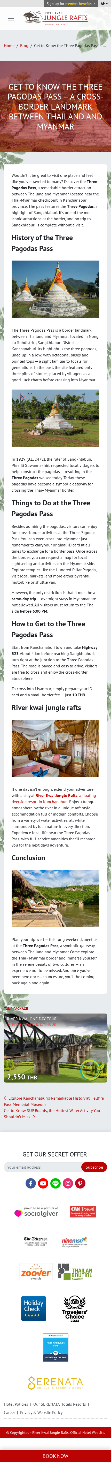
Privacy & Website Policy (41, 1412)
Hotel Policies (16, 1404)
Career (9, 1412)
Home (9, 45)
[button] (71, 3)
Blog (24, 45)
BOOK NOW (55, 1456)
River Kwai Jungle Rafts (56, 795)
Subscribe (94, 1167)
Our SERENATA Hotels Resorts (59, 1404)
